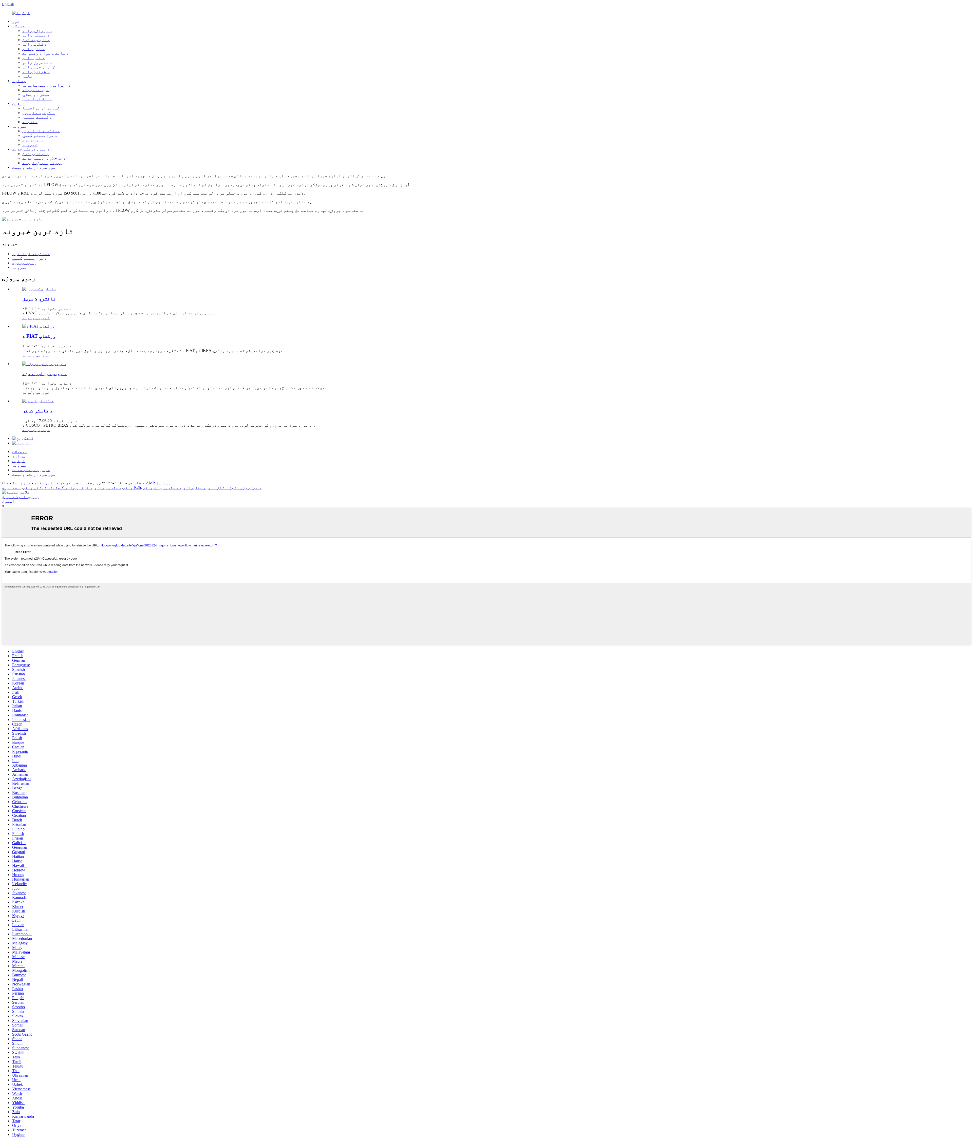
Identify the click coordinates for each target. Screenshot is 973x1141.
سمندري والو (108, 487)
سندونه (30, 122)
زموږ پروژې (34, 140)
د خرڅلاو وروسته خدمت (44, 158)
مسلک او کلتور (37, 99)
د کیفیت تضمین (37, 117)
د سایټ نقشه (46, 483)
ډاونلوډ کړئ (35, 153)
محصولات (19, 26)
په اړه (19, 81)
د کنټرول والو (37, 62)
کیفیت (18, 103)
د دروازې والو (37, 30)
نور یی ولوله (36, 317)
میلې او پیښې (36, 94)
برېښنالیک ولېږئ (20, 497)
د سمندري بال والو (162, 487)
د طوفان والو (36, 71)
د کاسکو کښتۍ (37, 410)
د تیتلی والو (36, 35)
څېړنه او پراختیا (41, 108)
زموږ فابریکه (36, 90)
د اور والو (33, 58)
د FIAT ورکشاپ (39, 336)
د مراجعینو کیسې (39, 135)
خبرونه (19, 126)
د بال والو (33, 49)
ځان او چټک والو (39, 67)
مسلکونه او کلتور (41, 131)
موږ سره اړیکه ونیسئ (34, 167)
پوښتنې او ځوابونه (42, 163)
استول (8, 501)
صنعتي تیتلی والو (41, 487)
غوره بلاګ (21, 483)
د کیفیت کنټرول (38, 112)
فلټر (27, 76)
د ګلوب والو (34, 44)
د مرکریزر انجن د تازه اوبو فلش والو (222, 487)
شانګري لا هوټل (38, 298)
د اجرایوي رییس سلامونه (46, 85)
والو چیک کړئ (36, 39)
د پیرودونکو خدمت (31, 149)
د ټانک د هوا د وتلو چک (45, 53)
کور (16, 21)
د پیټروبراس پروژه (44, 373)
